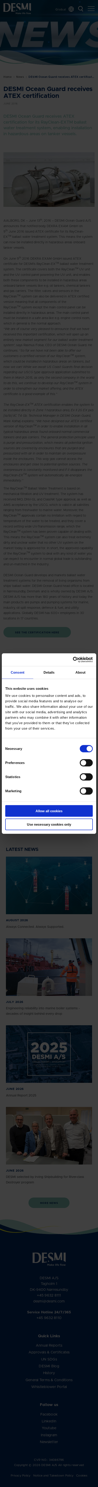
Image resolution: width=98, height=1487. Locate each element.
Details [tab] (49, 672)
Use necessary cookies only (49, 824)
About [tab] (80, 672)
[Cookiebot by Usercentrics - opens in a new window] (73, 660)
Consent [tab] (17, 672)
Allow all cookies (49, 811)
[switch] (82, 762)
